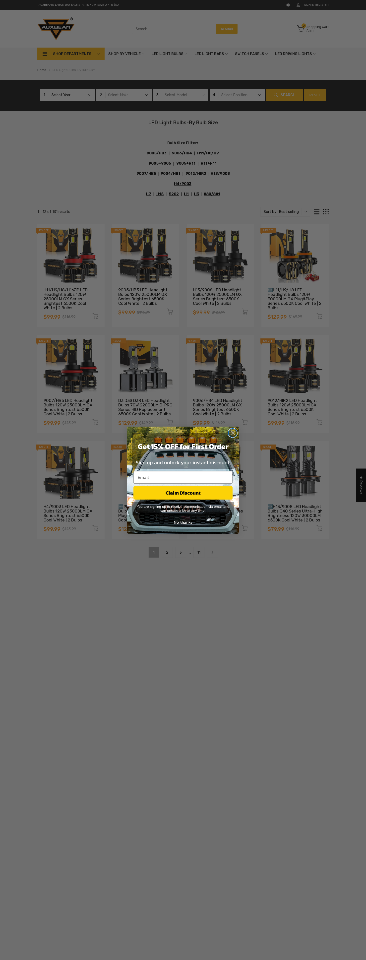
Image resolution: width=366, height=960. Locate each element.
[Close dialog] (232, 433)
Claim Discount (183, 493)
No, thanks (183, 522)
